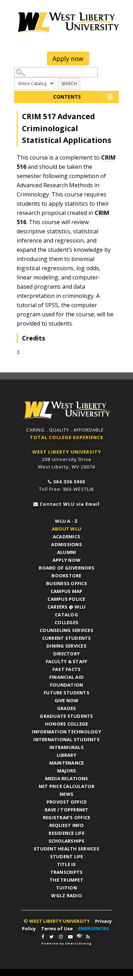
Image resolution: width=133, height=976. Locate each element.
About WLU (66, 529)
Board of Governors (66, 568)
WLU (66, 411)
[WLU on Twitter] (51, 937)
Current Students (66, 638)
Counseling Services (66, 630)
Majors (66, 770)
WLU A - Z (66, 521)
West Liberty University (66, 23)
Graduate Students (66, 716)
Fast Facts (66, 669)
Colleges (66, 622)
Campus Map (67, 591)
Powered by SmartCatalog (66, 943)
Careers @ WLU (66, 607)
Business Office (66, 583)
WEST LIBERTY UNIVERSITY (66, 452)
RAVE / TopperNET (67, 809)
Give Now (67, 700)
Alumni (66, 552)
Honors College (66, 724)
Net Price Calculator (67, 786)
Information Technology (66, 731)
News (66, 794)
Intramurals (66, 747)
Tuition (66, 887)
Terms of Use (57, 928)
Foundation (66, 685)
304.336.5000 (69, 481)
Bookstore (66, 575)
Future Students (66, 692)
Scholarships (67, 841)
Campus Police (66, 599)
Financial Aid (66, 677)
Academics (66, 536)
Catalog (66, 614)
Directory (66, 653)
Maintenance (66, 763)
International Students (66, 739)
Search (69, 84)
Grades (66, 708)
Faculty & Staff (67, 661)
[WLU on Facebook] (42, 937)
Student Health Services (66, 848)
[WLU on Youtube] (70, 937)
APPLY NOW (66, 560)
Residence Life (66, 833)
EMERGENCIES (93, 928)
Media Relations (66, 778)
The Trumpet (66, 880)
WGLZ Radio (66, 895)
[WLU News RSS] (88, 937)
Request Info (66, 825)
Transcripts (66, 872)
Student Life (66, 856)
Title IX (66, 864)
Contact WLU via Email (70, 504)
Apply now (67, 58)
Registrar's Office (66, 817)
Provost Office (66, 802)
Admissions (66, 544)
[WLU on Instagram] (60, 937)
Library (66, 755)
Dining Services (66, 646)
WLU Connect (79, 936)
